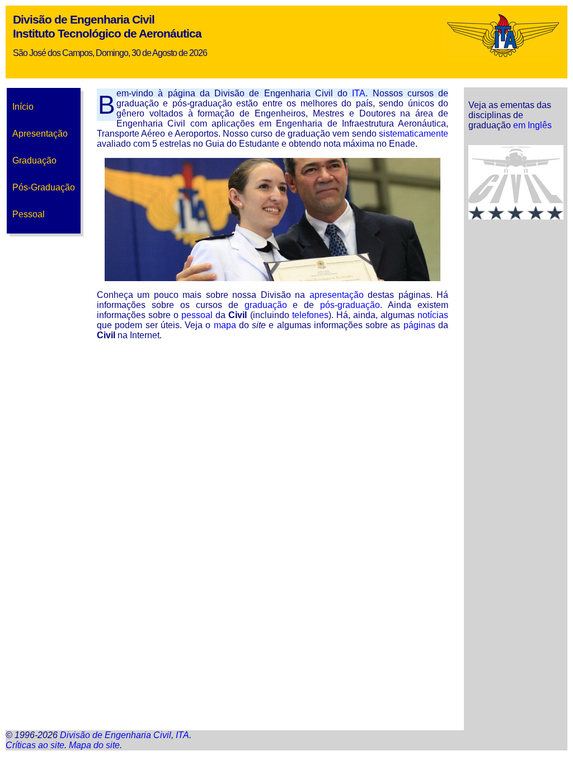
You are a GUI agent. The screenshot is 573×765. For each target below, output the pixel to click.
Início (23, 106)
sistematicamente (413, 133)
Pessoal (28, 214)
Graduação (34, 160)
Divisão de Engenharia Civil (83, 19)
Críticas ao (35, 745)
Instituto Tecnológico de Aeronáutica (107, 33)
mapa (225, 325)
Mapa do (94, 745)
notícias (432, 315)
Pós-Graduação (43, 187)
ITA (358, 93)
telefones (310, 315)
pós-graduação (350, 305)
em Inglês (532, 125)
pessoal (197, 315)
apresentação (336, 295)
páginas (419, 325)
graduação (266, 305)
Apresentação (40, 133)
